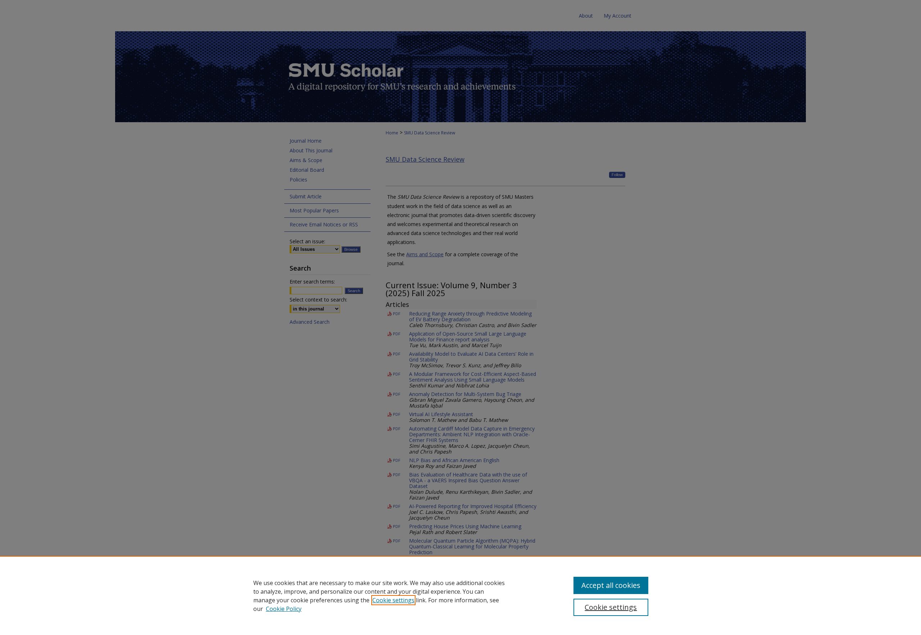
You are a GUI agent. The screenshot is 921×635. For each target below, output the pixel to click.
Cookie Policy (283, 609)
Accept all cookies (610, 585)
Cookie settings (393, 600)
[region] (460, 595)
